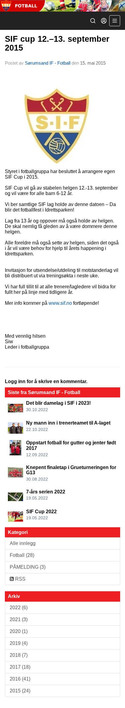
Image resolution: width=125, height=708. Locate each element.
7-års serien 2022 (45, 491)
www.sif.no (60, 303)
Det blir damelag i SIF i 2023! (58, 403)
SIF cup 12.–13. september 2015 (57, 43)
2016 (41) (20, 678)
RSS (19, 579)
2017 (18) (20, 667)
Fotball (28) (22, 555)
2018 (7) (19, 655)
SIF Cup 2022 (41, 511)
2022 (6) (19, 607)
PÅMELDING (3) (28, 567)
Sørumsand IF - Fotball (47, 63)
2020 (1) (19, 631)
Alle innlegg (22, 543)
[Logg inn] (103, 20)
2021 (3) (19, 619)
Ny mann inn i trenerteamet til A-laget (68, 422)
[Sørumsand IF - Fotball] (62, 6)
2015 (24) (20, 690)
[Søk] (92, 20)
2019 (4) (19, 643)
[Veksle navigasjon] (114, 20)
